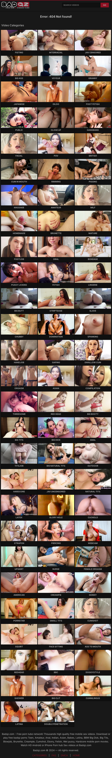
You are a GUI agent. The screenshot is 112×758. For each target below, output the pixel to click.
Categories (39, 755)
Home (76, 755)
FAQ (54, 755)
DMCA (64, 755)
